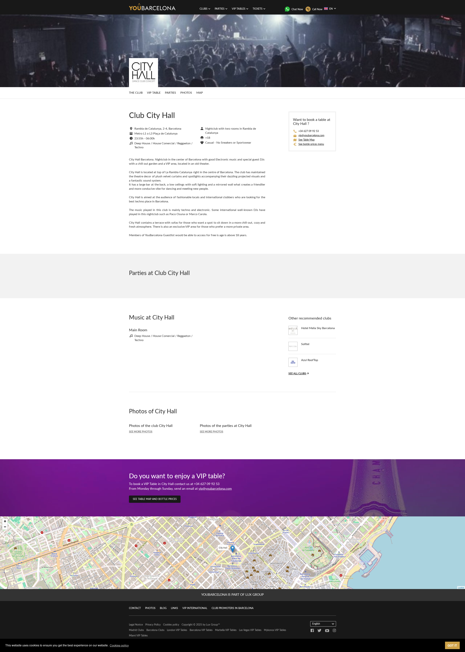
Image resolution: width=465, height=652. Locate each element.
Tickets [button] (257, 9)
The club (136, 92)
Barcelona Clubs (155, 630)
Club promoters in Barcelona (233, 608)
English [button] (316, 624)
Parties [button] (220, 9)
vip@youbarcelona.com (311, 135)
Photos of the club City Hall (151, 426)
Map (199, 92)
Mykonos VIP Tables (275, 630)
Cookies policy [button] (119, 645)
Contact (135, 608)
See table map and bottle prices (155, 499)
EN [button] (331, 9)
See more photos (140, 432)
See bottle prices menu (311, 144)
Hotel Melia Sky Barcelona (318, 328)
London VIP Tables (177, 630)
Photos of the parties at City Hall (226, 426)
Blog (163, 608)
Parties (170, 92)
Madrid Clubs (136, 630)
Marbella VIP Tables (225, 630)
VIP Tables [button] (238, 9)
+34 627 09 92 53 (308, 131)
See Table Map (306, 140)
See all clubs (297, 373)
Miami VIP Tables (138, 635)
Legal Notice (136, 625)
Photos (186, 92)
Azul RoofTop (309, 360)
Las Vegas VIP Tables (250, 630)
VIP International (194, 608)
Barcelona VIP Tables (201, 630)
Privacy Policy (153, 625)
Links (174, 608)
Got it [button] (452, 645)
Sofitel (305, 344)
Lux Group (212, 625)
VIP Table (154, 92)
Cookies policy (171, 625)
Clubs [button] (203, 9)
